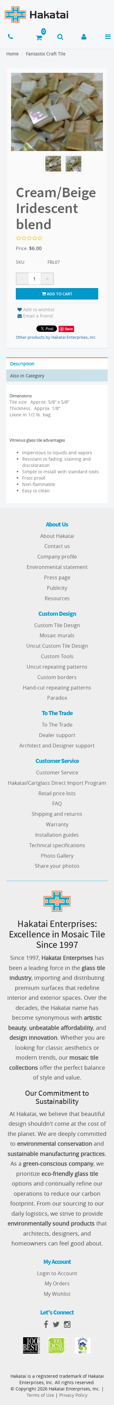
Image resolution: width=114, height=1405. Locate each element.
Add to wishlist (38, 309)
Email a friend (38, 316)
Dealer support (57, 735)
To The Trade (57, 724)
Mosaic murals (57, 635)
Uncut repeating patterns (57, 666)
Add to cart (59, 294)
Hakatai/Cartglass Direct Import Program (57, 782)
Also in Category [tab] (27, 376)
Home (12, 54)
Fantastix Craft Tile (46, 54)
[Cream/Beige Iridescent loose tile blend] (53, 163)
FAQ (57, 803)
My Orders (57, 1283)
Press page (57, 577)
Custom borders (57, 677)
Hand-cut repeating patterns (57, 687)
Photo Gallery (57, 855)
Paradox (57, 697)
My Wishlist (57, 1293)
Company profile (57, 556)
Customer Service (57, 772)
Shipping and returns (57, 813)
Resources (57, 598)
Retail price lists (57, 793)
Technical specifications (57, 845)
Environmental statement (57, 567)
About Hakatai (57, 535)
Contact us (57, 546)
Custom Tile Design (57, 625)
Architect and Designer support (57, 745)
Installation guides (57, 834)
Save (69, 328)
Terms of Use (40, 1395)
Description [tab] (22, 364)
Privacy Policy (73, 1395)
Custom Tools (57, 656)
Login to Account (57, 1273)
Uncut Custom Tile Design (57, 645)
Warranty (57, 824)
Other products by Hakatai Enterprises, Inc (55, 337)
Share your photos (57, 865)
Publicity (57, 587)
